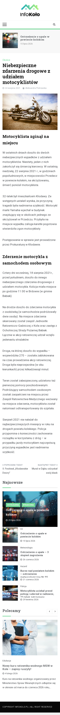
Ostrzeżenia (13, 505)
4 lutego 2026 (11, 673)
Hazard (23, 566)
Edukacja (6, 661)
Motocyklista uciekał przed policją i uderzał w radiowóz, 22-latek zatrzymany (37, 594)
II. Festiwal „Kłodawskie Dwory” (15, 470)
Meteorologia (26, 548)
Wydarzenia (28, 505)
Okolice (6, 60)
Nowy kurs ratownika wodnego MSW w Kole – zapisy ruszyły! (27, 667)
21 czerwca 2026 (31, 579)
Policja (23, 586)
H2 (21, 529)
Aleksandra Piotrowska (35, 88)
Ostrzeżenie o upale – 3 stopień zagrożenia (34, 554)
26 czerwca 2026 (31, 559)
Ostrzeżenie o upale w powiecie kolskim (35, 38)
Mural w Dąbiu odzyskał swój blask (45, 470)
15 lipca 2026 (29, 541)
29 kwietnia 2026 (30, 599)
